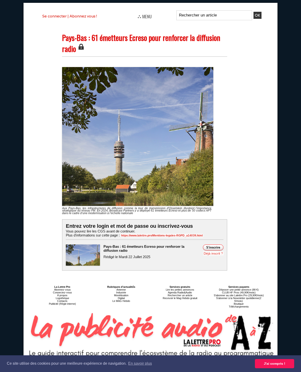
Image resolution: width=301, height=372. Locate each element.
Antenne (121, 289)
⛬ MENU (145, 16)
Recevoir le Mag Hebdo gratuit (180, 298)
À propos (62, 295)
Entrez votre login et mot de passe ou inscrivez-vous (129, 226)
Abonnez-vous (62, 289)
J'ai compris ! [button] (274, 363)
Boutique (239, 303)
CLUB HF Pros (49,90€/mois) (239, 292)
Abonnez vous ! (83, 16)
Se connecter (54, 16)
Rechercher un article (180, 295)
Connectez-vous (62, 292)
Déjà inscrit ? (213, 253)
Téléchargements (239, 306)
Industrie (121, 292)
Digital (121, 298)
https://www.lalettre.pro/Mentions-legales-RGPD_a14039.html (162, 235)
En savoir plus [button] (140, 363)
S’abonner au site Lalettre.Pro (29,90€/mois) (239, 295)
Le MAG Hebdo (121, 301)
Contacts (62, 301)
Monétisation (121, 295)
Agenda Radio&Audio (180, 292)
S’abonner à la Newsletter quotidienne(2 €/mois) (238, 299)
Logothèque (62, 298)
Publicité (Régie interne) (62, 303)
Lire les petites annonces (180, 289)
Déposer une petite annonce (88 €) (239, 289)
